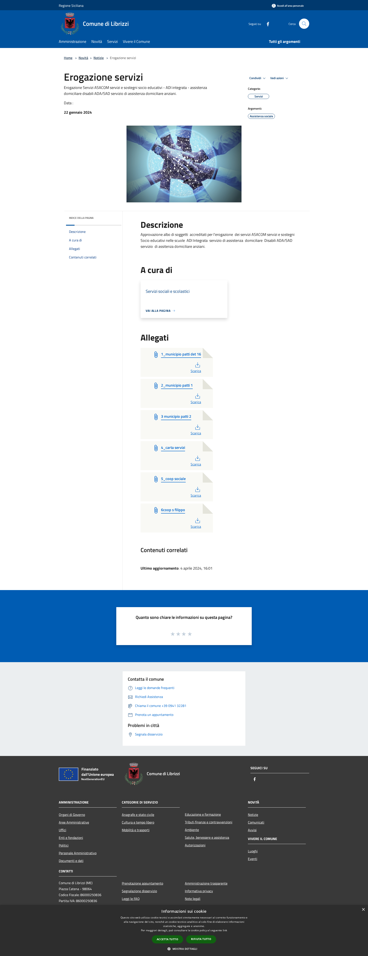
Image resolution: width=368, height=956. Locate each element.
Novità (83, 57)
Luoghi (253, 851)
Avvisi (252, 830)
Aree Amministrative (74, 822)
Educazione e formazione (203, 814)
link (225, 930)
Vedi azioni (277, 78)
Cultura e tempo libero (138, 822)
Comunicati (256, 822)
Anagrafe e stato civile (138, 814)
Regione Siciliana (71, 5)
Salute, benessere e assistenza (207, 837)
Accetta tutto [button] (167, 939)
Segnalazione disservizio (139, 891)
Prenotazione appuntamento (142, 883)
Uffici (62, 830)
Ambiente (192, 829)
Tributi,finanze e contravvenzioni (208, 822)
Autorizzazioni (195, 845)
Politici (64, 845)
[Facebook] (266, 23)
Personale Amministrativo (77, 853)
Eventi (252, 858)
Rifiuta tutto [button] (201, 939)
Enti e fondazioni (71, 837)
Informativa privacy (199, 891)
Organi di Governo (72, 814)
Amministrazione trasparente (206, 883)
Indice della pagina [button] (81, 218)
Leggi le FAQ (131, 898)
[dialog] (184, 930)
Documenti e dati (71, 860)
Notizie (98, 57)
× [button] (363, 909)
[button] (184, 949)
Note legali (192, 898)
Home (68, 57)
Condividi (255, 78)
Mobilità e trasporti (136, 830)
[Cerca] (304, 24)
